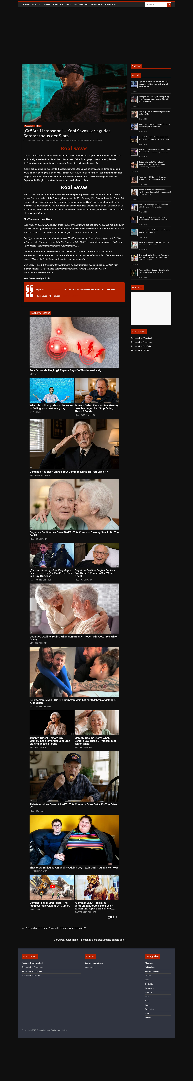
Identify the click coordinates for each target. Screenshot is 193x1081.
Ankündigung (81, 5)
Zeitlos (148, 1018)
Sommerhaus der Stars (88, 140)
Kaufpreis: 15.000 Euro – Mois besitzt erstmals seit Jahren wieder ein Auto (152, 178)
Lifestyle (58, 5)
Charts (148, 975)
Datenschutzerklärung (94, 963)
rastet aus (75, 140)
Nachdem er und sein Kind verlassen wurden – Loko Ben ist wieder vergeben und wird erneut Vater (155, 191)
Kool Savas (67, 140)
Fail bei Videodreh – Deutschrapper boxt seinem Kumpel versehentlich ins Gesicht (154, 138)
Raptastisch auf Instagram (141, 342)
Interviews (96, 5)
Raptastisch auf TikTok (140, 350)
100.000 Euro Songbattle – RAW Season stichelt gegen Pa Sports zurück (153, 205)
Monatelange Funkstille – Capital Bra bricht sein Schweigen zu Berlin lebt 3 (154, 125)
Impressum (89, 967)
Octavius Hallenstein (51, 140)
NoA (147, 1001)
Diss (68, 5)
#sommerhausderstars (54, 289)
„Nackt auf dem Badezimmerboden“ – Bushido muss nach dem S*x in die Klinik (153, 218)
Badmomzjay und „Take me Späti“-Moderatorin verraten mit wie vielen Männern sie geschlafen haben (152, 164)
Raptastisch (29, 5)
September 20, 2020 (69, 296)
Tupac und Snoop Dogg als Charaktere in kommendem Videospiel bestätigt (154, 271)
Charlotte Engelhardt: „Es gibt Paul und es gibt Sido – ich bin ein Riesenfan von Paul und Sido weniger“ (154, 257)
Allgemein (44, 5)
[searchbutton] (169, 5)
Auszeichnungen (152, 971)
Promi (147, 1005)
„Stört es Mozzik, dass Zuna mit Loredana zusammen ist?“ (54, 928)
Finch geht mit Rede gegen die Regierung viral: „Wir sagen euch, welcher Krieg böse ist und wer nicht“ (154, 98)
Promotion (149, 1009)
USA (147, 1013)
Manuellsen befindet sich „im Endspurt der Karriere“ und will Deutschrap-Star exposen (154, 150)
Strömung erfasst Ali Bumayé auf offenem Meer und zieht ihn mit (154, 231)
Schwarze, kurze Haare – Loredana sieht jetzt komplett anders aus (90, 940)
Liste (147, 997)
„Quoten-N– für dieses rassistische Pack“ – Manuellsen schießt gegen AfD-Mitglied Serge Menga (154, 84)
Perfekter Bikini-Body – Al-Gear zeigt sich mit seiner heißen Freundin (154, 243)
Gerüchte (110, 5)
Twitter (99, 140)
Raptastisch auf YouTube (141, 346)
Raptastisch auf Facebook (141, 338)
